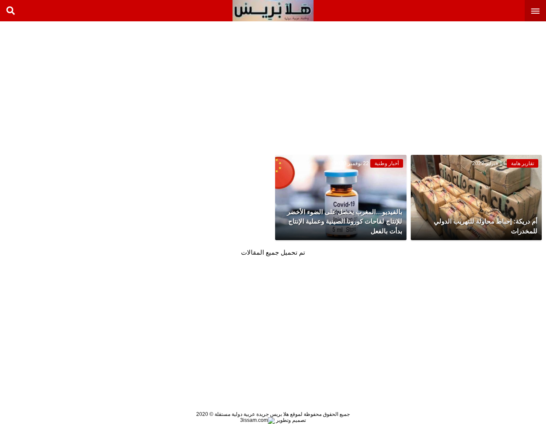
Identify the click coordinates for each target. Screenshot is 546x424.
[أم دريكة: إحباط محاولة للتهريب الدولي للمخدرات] (476, 197)
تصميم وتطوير (290, 420)
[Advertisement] (482, 85)
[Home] (273, 10)
